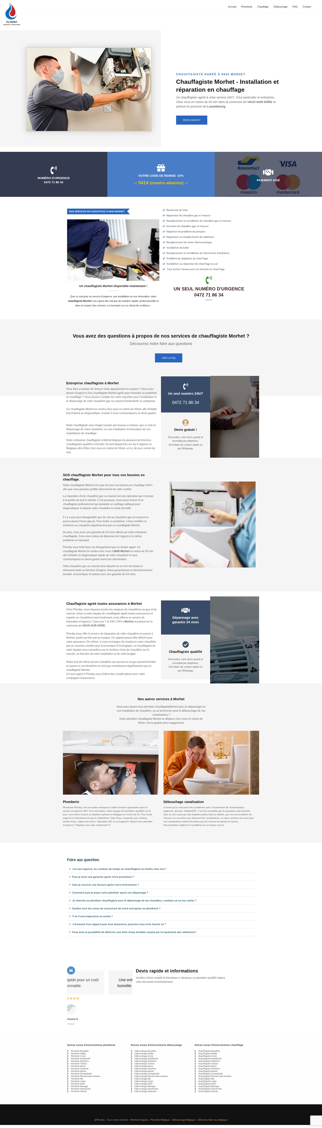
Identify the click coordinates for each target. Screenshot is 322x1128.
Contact (307, 6)
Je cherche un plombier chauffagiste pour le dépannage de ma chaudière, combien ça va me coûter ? (134, 900)
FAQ (295, 6)
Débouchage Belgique (184, 1119)
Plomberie (246, 6)
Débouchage (280, 6)
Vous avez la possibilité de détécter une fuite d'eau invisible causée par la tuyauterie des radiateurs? (134, 932)
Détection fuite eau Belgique (213, 1119)
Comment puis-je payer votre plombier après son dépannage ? (110, 892)
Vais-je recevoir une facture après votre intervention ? (105, 884)
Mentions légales (139, 1119)
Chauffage (263, 6)
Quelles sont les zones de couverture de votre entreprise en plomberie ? (116, 908)
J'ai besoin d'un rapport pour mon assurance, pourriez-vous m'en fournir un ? (119, 924)
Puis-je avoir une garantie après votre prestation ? (103, 876)
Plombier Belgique (160, 1119)
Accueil (232, 6)
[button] (161, 869)
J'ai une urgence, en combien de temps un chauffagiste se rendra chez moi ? (119, 869)
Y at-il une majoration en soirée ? (92, 916)
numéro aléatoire (166, 183)
